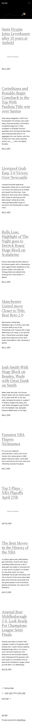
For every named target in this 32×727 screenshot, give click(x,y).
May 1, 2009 (6, 468)
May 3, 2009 (6, 212)
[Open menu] (29, 3)
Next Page (6, 698)
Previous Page (8, 688)
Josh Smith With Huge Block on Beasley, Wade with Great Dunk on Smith (15, 376)
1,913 (11, 693)
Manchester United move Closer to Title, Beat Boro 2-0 (13, 308)
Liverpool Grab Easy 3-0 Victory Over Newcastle (15, 173)
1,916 (23, 693)
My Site (4, 3)
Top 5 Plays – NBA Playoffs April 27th (12, 493)
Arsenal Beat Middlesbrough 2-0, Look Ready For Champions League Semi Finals (15, 623)
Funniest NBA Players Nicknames (13, 439)
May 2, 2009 (6, 347)
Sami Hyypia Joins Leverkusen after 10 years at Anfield (16, 36)
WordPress (21, 720)
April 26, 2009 (6, 669)
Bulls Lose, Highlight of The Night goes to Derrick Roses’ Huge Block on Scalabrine (15, 243)
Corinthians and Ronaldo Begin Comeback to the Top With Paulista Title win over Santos (16, 99)
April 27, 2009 (6, 592)
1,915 (19, 693)
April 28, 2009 (6, 523)
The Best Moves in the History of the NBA (15, 547)
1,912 (6, 693)
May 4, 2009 (6, 69)
